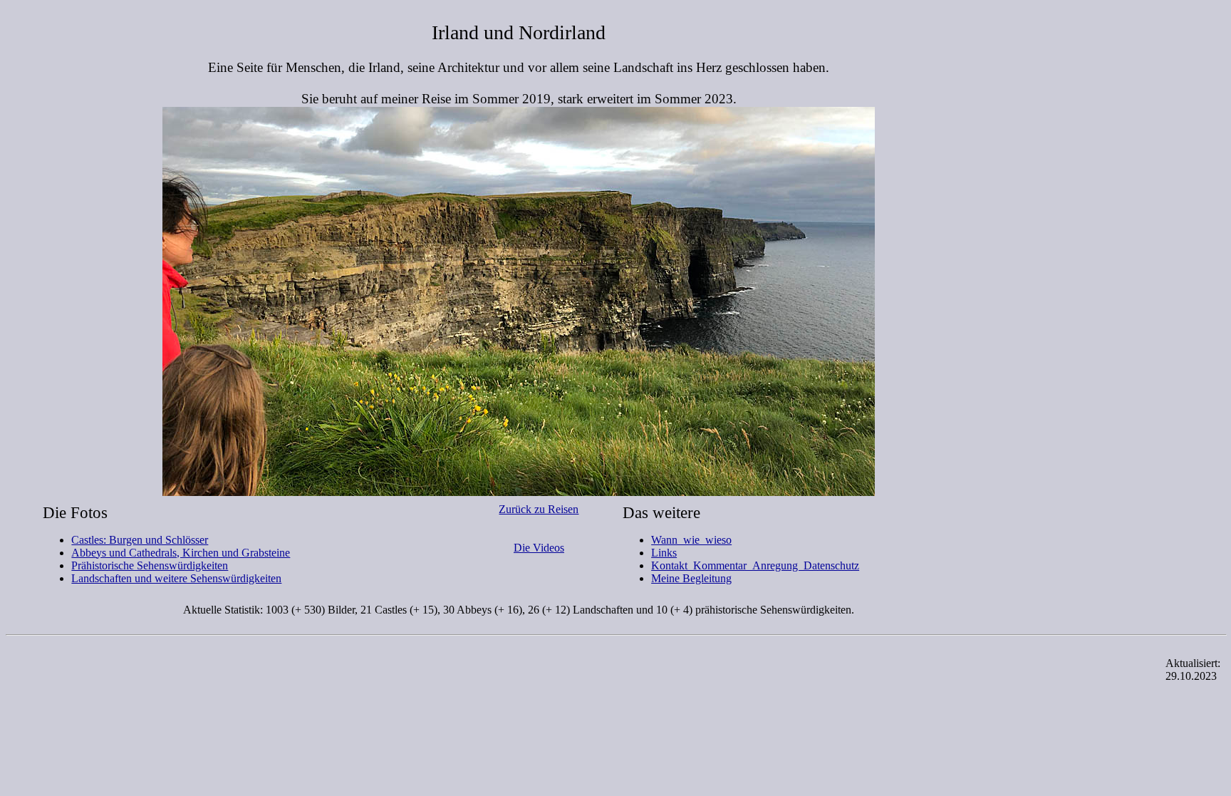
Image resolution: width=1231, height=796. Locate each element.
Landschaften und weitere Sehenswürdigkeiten (176, 578)
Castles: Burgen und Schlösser (139, 540)
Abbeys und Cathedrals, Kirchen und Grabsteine (180, 553)
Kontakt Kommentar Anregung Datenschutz (755, 565)
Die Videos (539, 548)
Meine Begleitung (691, 578)
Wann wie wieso (691, 540)
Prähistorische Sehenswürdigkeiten (149, 565)
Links (664, 553)
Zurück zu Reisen (538, 509)
